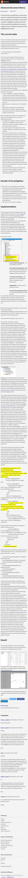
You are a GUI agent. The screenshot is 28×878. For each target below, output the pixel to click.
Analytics (3, 848)
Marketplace (4, 829)
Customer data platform (7, 845)
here (2, 695)
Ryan (2, 753)
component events (5, 390)
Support (3, 827)
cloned (6, 212)
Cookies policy (10, 877)
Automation (4, 847)
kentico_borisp (5, 727)
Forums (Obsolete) (5, 831)
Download (3, 824)
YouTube (3, 859)
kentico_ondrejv (5, 720)
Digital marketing (5, 842)
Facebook (21, 699)
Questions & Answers (6, 822)
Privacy (3, 877)
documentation (11, 405)
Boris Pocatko (4, 11)
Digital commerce (5, 843)
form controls (19, 612)
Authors (3, 820)
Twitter (13, 699)
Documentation (5, 825)
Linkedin (3, 863)
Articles (3, 818)
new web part (17, 215)
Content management (6, 840)
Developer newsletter (6, 866)
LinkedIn (5, 701)
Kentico (8, 875)
